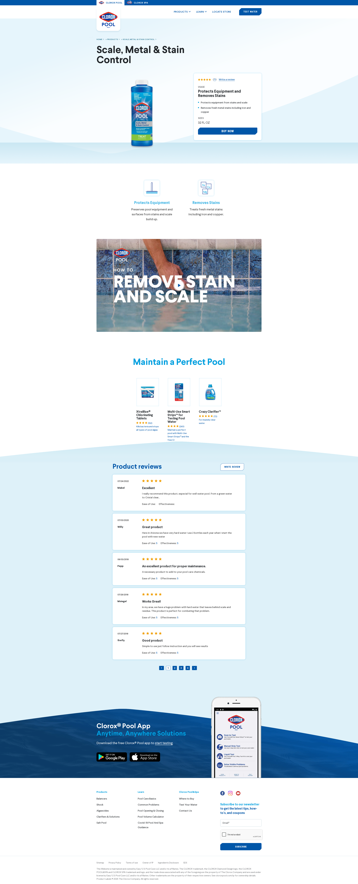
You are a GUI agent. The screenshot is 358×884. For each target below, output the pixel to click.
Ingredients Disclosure (168, 862)
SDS (185, 862)
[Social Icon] (222, 794)
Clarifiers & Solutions (108, 816)
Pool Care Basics (147, 798)
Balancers (101, 798)
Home (99, 39)
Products (181, 11)
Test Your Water (188, 804)
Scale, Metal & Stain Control (139, 39)
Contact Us (185, 810)
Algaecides (102, 810)
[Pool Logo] (108, 19)
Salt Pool (101, 822)
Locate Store (221, 11)
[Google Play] (111, 757)
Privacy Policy (115, 862)
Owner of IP (148, 862)
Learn (200, 11)
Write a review (227, 79)
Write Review (232, 466)
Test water (250, 11)
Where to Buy (186, 798)
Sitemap (100, 862)
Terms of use (132, 862)
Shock (99, 804)
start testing (164, 743)
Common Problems (148, 804)
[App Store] (145, 757)
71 (215, 79)
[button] (227, 131)
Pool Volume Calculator (151, 816)
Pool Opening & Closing (151, 810)
